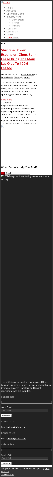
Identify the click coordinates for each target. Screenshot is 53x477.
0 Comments (27, 74)
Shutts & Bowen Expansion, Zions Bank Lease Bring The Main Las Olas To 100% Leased (19, 59)
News (17, 77)
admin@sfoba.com (16, 427)
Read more (6, 99)
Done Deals (7, 77)
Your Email (6, 407)
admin (27, 77)
